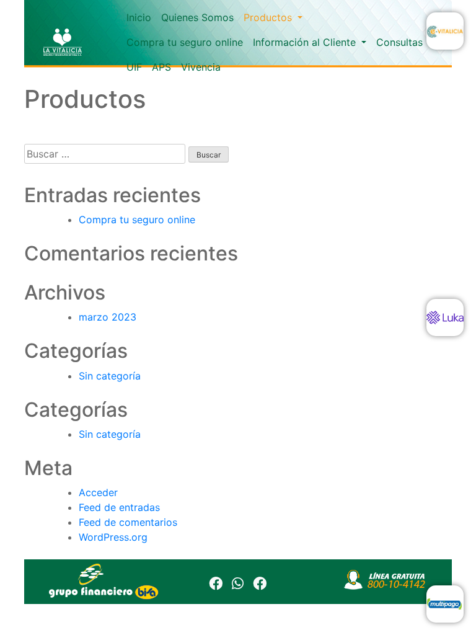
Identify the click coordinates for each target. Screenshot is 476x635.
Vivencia (201, 67)
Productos (269, 17)
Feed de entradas (119, 507)
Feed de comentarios (128, 522)
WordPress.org (113, 537)
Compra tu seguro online (184, 42)
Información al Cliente (306, 42)
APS (161, 67)
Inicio (138, 17)
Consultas (399, 42)
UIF (134, 67)
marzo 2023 (107, 317)
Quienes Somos (197, 17)
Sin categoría (110, 376)
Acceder (98, 492)
